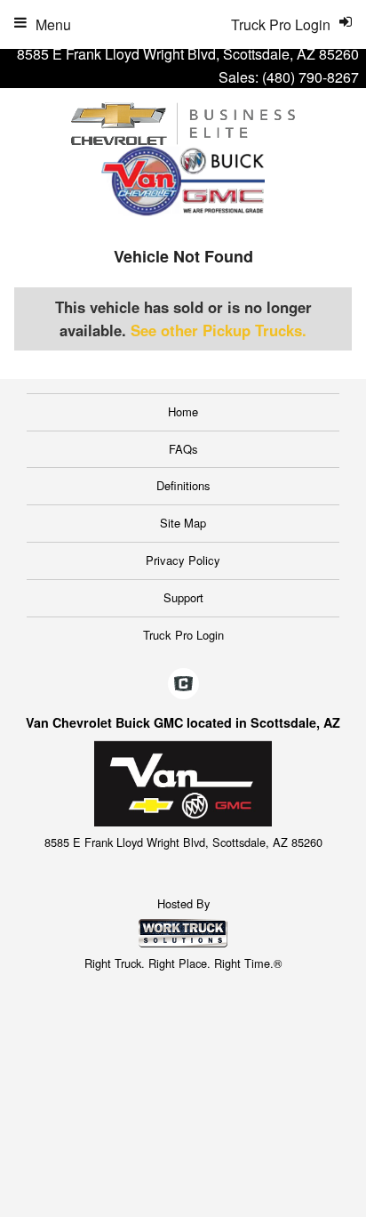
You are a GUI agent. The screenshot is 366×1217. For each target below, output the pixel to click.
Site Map (183, 522)
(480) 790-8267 (310, 77)
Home (183, 411)
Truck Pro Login (183, 634)
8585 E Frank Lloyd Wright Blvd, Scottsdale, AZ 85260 (188, 54)
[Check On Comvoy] (183, 685)
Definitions (183, 485)
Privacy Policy (183, 560)
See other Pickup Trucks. (218, 330)
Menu (53, 24)
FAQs (183, 448)
